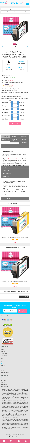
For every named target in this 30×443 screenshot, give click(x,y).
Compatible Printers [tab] (14, 140)
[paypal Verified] (7, 332)
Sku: (3, 75)
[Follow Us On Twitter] (10, 436)
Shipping (3, 351)
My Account (4, 379)
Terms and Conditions (6, 357)
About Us (3, 349)
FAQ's (2, 358)
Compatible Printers (8, 199)
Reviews (5, 167)
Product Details (7, 173)
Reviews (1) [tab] (14, 136)
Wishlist (3, 382)
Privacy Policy (4, 353)
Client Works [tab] (24, 142)
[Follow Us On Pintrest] (15, 436)
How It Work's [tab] (24, 136)
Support (3, 365)
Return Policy (4, 355)
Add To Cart (15, 123)
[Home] (3, 9)
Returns (3, 369)
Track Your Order (5, 372)
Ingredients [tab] (24, 139)
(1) (13, 85)
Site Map (3, 370)
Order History (4, 380)
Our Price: (5, 80)
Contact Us (3, 367)
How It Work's (6, 170)
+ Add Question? (24, 296)
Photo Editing (4, 384)
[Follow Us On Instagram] (13, 436)
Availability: (5, 78)
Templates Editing (5, 386)
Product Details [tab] (5, 139)
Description (6, 146)
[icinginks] (4, 2)
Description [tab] (5, 136)
